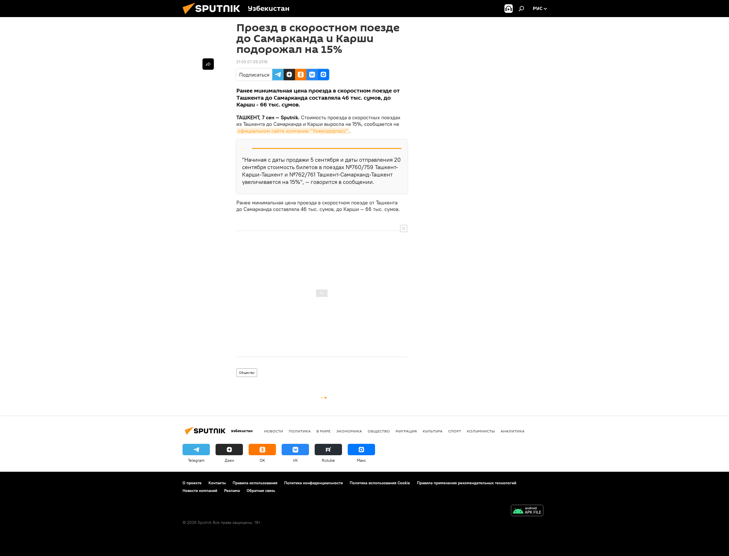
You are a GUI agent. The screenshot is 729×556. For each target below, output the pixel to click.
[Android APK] (527, 511)
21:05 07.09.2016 (251, 61)
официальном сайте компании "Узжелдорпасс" (293, 131)
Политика (300, 431)
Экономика (349, 431)
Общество (247, 372)
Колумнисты (481, 431)
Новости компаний (200, 490)
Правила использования (255, 482)
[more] (208, 64)
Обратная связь (261, 490)
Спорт (454, 431)
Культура (433, 431)
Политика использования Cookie (380, 482)
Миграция (406, 431)
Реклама (232, 490)
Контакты (217, 482)
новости (273, 431)
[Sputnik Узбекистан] (213, 15)
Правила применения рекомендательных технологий (466, 482)
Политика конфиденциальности (313, 482)
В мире (323, 431)
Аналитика (513, 431)
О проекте (192, 482)
